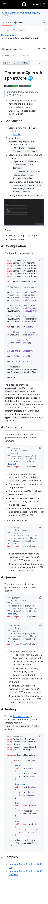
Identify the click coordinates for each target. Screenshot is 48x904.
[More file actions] (45, 63)
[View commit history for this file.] (44, 49)
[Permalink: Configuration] (2, 246)
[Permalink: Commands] (2, 427)
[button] (41, 260)
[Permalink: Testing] (2, 709)
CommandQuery (30, 12)
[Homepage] (24, 4)
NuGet (26, 144)
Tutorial (17, 134)
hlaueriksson (12, 12)
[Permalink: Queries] (2, 577)
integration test (21, 716)
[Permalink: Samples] (2, 857)
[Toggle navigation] (4, 4)
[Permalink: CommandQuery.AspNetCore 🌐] (2, 75)
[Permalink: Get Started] (2, 121)
